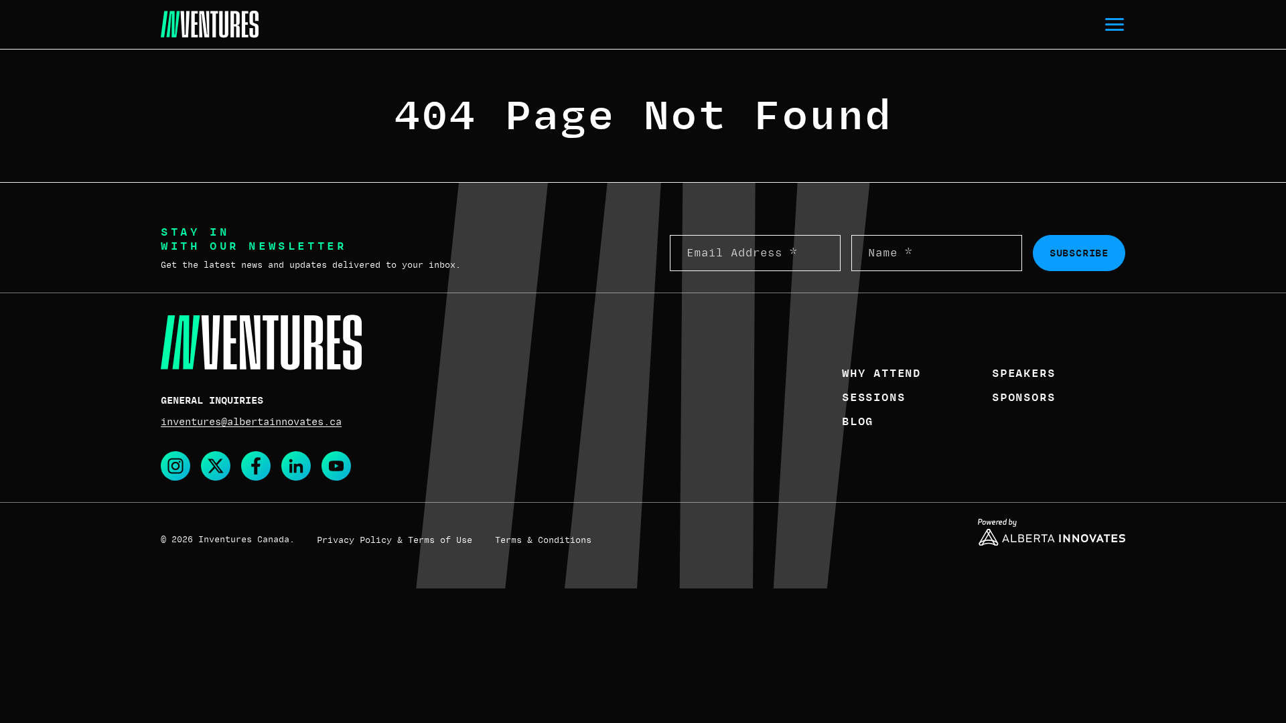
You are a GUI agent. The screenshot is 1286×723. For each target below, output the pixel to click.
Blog (857, 422)
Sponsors (1023, 398)
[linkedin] (296, 466)
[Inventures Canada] (210, 24)
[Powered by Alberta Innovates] (1051, 532)
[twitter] (215, 466)
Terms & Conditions (543, 540)
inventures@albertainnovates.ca (251, 421)
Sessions (873, 398)
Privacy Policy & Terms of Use (394, 540)
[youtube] (336, 466)
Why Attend (881, 374)
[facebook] (256, 466)
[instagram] (175, 466)
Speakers (1023, 374)
